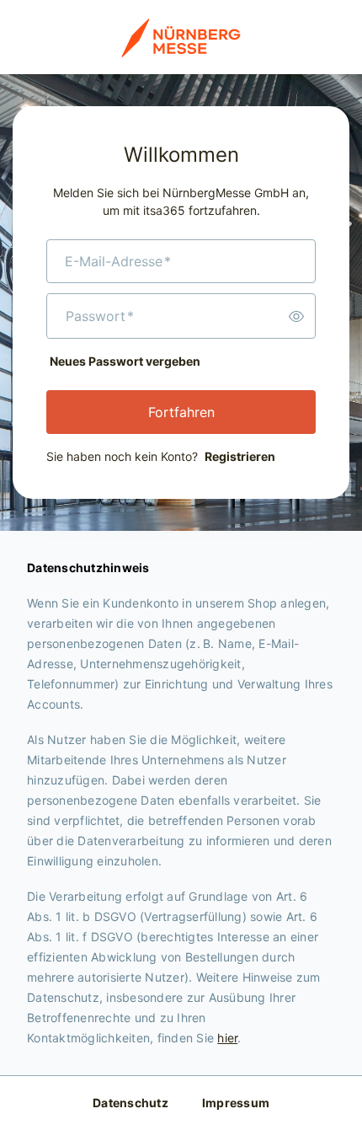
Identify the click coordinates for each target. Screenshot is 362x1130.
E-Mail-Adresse (118, 261)
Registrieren (240, 456)
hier (227, 1038)
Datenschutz (130, 1102)
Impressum (235, 1102)
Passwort (100, 316)
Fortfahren (181, 412)
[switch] (296, 316)
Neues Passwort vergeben (125, 361)
